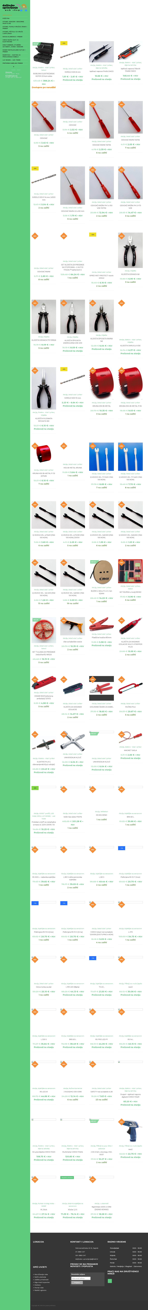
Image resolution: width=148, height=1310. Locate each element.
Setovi (43, 70)
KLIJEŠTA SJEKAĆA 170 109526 (44, 340)
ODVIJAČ (43, 138)
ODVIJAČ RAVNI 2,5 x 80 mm (72, 211)
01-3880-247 (80, 1252)
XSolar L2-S (72, 1210)
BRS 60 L (130, 817)
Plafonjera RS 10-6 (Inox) (44, 932)
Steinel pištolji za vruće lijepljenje (13, 32)
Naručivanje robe (41, 1274)
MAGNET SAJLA (130, 750)
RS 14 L (130, 1039)
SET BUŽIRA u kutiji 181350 (130, 592)
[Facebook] (110, 1281)
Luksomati (104, 1203)
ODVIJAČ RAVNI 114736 (101, 145)
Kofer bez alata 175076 (73, 817)
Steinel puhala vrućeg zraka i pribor (15, 27)
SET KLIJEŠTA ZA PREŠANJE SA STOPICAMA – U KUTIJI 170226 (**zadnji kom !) (72, 267)
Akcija (35, 67)
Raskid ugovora (40, 1290)
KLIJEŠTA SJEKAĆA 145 (130, 274)
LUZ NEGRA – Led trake (11, 60)
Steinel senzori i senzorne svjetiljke (13, 22)
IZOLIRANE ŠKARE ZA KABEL (101, 707)
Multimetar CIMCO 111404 (72, 1152)
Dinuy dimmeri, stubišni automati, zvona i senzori (13, 45)
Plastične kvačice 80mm (101, 637)
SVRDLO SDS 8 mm (73, 72)
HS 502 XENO (101, 815)
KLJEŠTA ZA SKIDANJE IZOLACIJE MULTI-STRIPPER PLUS (130, 644)
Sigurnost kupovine (42, 1282)
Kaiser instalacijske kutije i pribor (14, 51)
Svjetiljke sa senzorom (133, 813)
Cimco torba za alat (43, 987)
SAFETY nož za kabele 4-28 (102, 1092)
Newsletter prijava (78, 1274)
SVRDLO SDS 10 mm (72, 398)
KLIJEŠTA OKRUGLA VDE (130, 346)
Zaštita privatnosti (41, 1280)
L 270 (130, 932)
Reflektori (104, 812)
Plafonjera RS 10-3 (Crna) (73, 932)
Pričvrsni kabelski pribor (13, 63)
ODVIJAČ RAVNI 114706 (130, 140)
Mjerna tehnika (101, 68)
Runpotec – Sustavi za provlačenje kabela (11, 56)
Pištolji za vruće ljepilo (133, 984)
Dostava (38, 1285)
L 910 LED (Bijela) (72, 987)
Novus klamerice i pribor (12, 36)
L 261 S (101, 877)
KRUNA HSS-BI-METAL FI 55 (130, 406)
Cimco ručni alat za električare (10, 40)
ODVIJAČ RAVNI (43, 272)
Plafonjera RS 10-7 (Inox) (130, 877)
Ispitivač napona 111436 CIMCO (102, 71)
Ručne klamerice (75, 1088)
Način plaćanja (40, 1277)
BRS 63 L (72, 1039)
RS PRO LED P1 (101, 1039)
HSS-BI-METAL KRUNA (73, 468)
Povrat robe (39, 1288)
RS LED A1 (44, 1092)
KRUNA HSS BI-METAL (102, 406)
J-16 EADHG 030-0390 (73, 1092)
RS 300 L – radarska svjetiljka (43, 877)
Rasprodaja (7, 15)
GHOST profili (44, 813)
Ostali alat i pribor (75, 69)
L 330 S (44, 1039)
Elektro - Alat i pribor (46, 67)
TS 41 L (101, 987)
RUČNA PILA (130, 707)
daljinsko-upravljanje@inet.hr (86, 1259)
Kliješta (133, 271)
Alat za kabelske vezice (72, 642)
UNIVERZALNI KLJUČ (72, 757)
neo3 (130, 987)
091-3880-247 (80, 1255)
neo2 (130, 1149)
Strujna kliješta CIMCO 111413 (43, 1152)
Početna (6, 18)
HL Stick (43, 1210)
